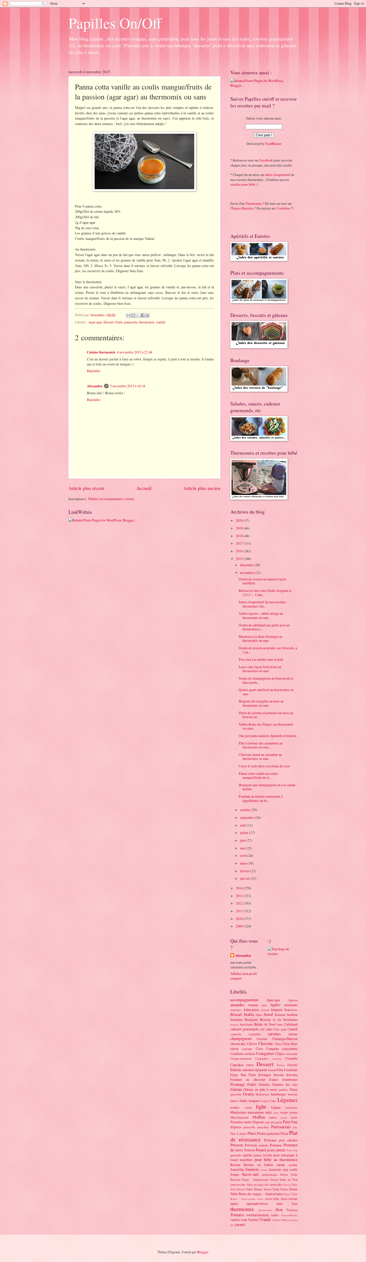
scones (264, 1170)
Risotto (249, 1164)
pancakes (263, 1127)
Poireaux (270, 1140)
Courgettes (265, 1053)
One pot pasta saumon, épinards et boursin (268, 735)
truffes (275, 1215)
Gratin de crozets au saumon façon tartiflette (262, 581)
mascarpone (255, 1112)
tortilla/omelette (257, 1215)
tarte (280, 1203)
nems (294, 1117)
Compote (272, 1048)
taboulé (293, 1199)
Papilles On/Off (115, 23)
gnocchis (235, 1094)
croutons (277, 1058)
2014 (240, 888)
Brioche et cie (270, 1019)
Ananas (253, 1004)
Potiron (249, 1150)
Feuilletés (291, 1069)
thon (279, 1209)
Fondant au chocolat (247, 1079)
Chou (278, 1044)
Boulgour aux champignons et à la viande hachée (267, 787)
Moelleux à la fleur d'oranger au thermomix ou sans (260, 638)
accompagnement (244, 999)
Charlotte (262, 1039)
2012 (240, 903)
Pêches (261, 1133)
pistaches (273, 1133)
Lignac (276, 1107)
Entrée (235, 1069)
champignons (241, 1038)
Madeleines (238, 1112)
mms (276, 1112)
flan (243, 1074)
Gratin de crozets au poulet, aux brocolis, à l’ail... (268, 650)
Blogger (202, 1252)
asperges (235, 1010)
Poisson (236, 1145)
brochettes (290, 1019)
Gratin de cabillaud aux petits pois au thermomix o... (264, 627)
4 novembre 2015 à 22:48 (134, 352)
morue (294, 1112)
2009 (240, 926)
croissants (291, 1054)
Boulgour (251, 1019)
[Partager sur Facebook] (142, 315)
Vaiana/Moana (289, 1215)
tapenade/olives (257, 1203)
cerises (293, 1034)
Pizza (284, 1133)
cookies (249, 1053)
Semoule (275, 1169)
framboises (290, 1079)
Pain (286, 1122)
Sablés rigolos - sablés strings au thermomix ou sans (261, 615)
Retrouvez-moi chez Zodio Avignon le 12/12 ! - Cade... (265, 592)
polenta (263, 1145)
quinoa (257, 1155)
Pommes (276, 1145)
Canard (293, 1029)
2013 (240, 895)
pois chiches (288, 1140)
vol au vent (279, 1220)
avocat (265, 1010)
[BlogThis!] (133, 315)
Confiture (237, 1053)
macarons (291, 1107)
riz (259, 1164)
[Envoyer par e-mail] (128, 315)
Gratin (248, 1094)
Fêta (280, 1069)
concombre (290, 1048)
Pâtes (251, 1133)
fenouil (272, 1070)
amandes (237, 1004)
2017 (240, 543)
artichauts (291, 1004)
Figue (234, 1074)
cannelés (235, 1034)
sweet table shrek (276, 1199)
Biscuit (236, 1014)
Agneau (293, 1000)
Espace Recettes (242, 208)
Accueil (143, 488)
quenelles (236, 1155)
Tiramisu (292, 1210)
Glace (294, 1089)
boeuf (268, 1014)
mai (243, 848)
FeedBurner (273, 143)
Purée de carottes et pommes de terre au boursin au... (266, 714)
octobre (245, 809)
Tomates (237, 1215)
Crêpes (279, 1053)
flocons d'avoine (286, 1074)
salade (281, 1164)
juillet (244, 832)
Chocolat (265, 1043)
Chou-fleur (290, 1043)
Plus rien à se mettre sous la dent (261, 659)
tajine (234, 1203)
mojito (284, 1112)
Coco (259, 1048)
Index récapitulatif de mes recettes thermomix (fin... (262, 604)
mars (243, 863)
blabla (249, 1014)
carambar (255, 1034)
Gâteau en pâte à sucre (260, 1089)
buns (280, 1024)
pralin (271, 1150)
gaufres (283, 1089)
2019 (240, 528)
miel (268, 1112)
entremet (248, 1069)
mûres (273, 1117)
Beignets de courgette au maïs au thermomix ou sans (261, 703)
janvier (245, 878)
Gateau (236, 1089)
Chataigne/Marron (285, 1038)
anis (264, 1005)
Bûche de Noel (264, 1024)
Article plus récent (86, 488)
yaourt (240, 1224)
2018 (240, 535)
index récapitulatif (277, 174)
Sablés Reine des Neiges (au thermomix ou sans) (266, 726)
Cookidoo (283, 208)
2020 (240, 520)
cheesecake (237, 1043)
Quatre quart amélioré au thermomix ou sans (266, 691)
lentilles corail (240, 1107)
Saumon (251, 1169)
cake (269, 1029)
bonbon (292, 1014)
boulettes (236, 1019)
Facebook (266, 160)
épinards (261, 1069)
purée (280, 1150)
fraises (273, 1079)
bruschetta (246, 1024)
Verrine (253, 1219)
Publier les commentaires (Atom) (111, 498)
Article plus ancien (201, 488)
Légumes (287, 1099)
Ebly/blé (292, 1065)
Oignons (258, 1122)
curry (250, 1064)
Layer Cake (268, 1101)
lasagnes (254, 1100)
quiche (247, 1155)
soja (285, 1169)
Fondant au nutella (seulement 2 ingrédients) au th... (261, 798)
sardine (293, 1165)
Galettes (264, 1084)
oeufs (247, 1122)
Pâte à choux (238, 1133)
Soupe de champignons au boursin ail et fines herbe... (266, 680)
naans (284, 1117)
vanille (160, 322)
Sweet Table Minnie (249, 1189)
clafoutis (247, 1049)
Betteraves (291, 1010)
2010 (240, 918)
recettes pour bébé (242, 184)
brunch (234, 1024)
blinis (259, 1015)
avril (243, 855)
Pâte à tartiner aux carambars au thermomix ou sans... (261, 745)
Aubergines (251, 1009)
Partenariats (281, 1127)
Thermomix (253, 203)
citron (234, 1048)
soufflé (293, 1170)
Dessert (109, 322)
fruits (119, 322)
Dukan (281, 1065)
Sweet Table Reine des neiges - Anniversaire (264, 1191)
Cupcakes (237, 1064)
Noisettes (236, 1122)
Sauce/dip (237, 1169)
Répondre (93, 370)
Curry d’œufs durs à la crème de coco (264, 766)
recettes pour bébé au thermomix (269, 1159)
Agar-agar (95, 322)
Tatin (294, 1204)
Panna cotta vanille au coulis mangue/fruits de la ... (258, 775)
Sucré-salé (250, 1174)
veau (244, 1219)
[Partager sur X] (137, 315)
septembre (247, 817)
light (261, 1106)
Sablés (268, 1164)
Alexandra (95, 386)
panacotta (130, 322)
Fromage (237, 1084)
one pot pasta (273, 1122)
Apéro (275, 1004)
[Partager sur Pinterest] (147, 315)
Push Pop (292, 1150)
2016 (240, 551)
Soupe (234, 1174)
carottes (274, 1034)
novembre (247, 572)
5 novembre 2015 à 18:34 (127, 386)
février (245, 871)
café (262, 1029)
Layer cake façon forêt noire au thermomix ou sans (260, 668)
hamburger (278, 1094)
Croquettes (261, 1058)
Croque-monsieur (241, 1058)
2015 (240, 558)
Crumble (291, 1058)
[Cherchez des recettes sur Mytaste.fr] (283, 953)
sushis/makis (269, 1174)
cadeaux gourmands (244, 1029)
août (243, 825)
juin (243, 840)
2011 (240, 911)
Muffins (258, 1117)
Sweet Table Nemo (276, 1189)
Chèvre (252, 1043)
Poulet (261, 1150)
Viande (265, 1219)
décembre (247, 565)
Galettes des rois (285, 1084)
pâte (295, 1127)
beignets (277, 1009)
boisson (280, 1014)
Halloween (262, 1094)
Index (243, 1100)
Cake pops (280, 1029)
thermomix (146, 322)
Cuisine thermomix (101, 352)
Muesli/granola (239, 1117)
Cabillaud (291, 1024)
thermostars (265, 1210)
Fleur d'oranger (259, 1074)
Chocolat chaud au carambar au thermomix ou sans (260, 756)
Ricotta (235, 1164)
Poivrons (251, 1145)
